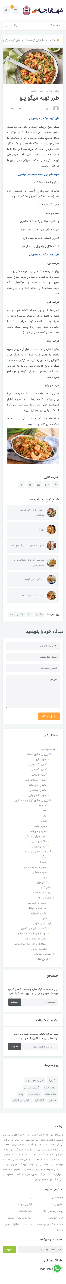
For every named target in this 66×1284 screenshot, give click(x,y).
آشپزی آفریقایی (38, 790)
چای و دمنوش (39, 913)
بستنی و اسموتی (37, 903)
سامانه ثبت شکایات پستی (18, 1224)
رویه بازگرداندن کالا (53, 1211)
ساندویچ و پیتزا (38, 841)
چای (21, 1094)
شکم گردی (45, 887)
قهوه (44, 918)
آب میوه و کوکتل (37, 908)
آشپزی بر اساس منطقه (39, 754)
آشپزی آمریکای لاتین (35, 780)
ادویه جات (50, 1088)
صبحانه (43, 805)
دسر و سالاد (40, 826)
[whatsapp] (57, 1268)
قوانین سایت (25, 1204)
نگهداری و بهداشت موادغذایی (30, 944)
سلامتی (52, 1100)
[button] (15, 10)
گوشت (43, 862)
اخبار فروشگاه (44, 959)
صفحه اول (57, 1198)
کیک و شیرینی (39, 846)
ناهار (44, 811)
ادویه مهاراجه (35, 1080)
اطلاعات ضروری (38, 949)
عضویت (14, 1047)
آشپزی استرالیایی (37, 795)
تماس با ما (57, 1204)
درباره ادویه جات (42, 892)
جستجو (14, 1002)
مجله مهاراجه (52, 91)
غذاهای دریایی (16, 614)
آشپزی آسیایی (39, 770)
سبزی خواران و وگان (35, 836)
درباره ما (27, 1198)
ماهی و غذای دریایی (35, 867)
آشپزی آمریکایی (38, 765)
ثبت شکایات (25, 1211)
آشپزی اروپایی (39, 775)
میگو (29, 614)
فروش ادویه (34, 1094)
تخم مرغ (42, 882)
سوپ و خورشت (38, 831)
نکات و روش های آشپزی (33, 928)
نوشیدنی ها (44, 898)
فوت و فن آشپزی (42, 923)
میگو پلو (39, 614)
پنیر (45, 877)
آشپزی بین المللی (21, 1100)
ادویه (52, 1080)
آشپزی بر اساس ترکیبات (38, 852)
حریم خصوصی (55, 1218)
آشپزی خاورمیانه (38, 785)
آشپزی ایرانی (37, 91)
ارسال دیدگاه (49, 716)
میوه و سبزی (40, 872)
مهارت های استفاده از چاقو (32, 933)
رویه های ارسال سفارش (19, 1218)
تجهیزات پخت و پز (36, 939)
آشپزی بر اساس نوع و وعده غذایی (32, 800)
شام (45, 816)
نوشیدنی (39, 1100)
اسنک (43, 821)
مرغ (44, 857)
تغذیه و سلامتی (42, 954)
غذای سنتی (50, 1094)
